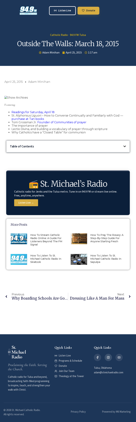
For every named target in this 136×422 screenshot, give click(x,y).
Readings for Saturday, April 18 (33, 112)
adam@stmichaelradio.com (108, 372)
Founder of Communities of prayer (61, 122)
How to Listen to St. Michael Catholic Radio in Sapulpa (105, 259)
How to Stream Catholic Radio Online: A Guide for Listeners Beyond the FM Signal (46, 239)
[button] (114, 10)
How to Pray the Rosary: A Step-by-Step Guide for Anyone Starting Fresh (106, 238)
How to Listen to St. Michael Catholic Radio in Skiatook (45, 259)
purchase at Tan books (28, 119)
